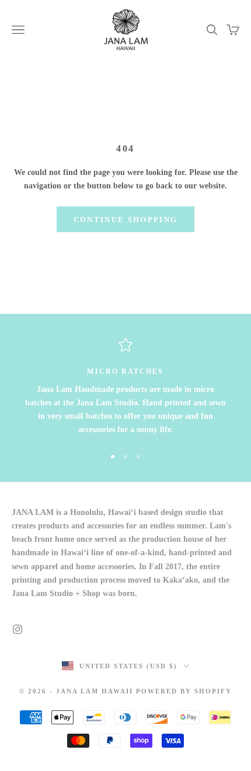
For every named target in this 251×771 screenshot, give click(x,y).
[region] (125, 387)
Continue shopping (126, 219)
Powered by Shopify (184, 691)
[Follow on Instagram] (17, 629)
